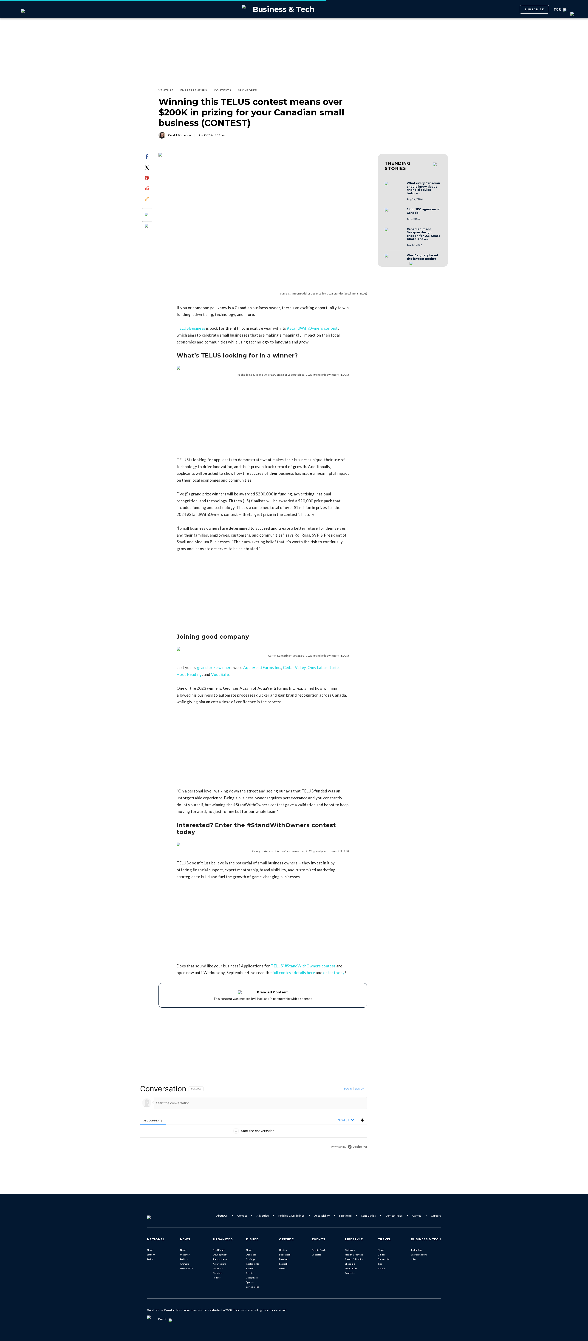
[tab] (153, 1120)
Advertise (263, 1215)
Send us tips (368, 1215)
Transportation (220, 1259)
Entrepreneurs (419, 1254)
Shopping (350, 1263)
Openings (251, 1254)
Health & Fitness (354, 1254)
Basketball (285, 1254)
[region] (253, 1117)
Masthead (345, 1215)
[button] (394, 188)
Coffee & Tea (252, 1286)
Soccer (282, 1268)
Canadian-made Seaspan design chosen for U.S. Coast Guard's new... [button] (423, 234)
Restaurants (252, 1263)
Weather (184, 1254)
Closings (250, 1259)
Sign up (359, 1088)
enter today (334, 972)
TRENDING (397, 166)
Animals (184, 1263)
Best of (250, 1268)
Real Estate (219, 1250)
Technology (416, 1250)
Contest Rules (394, 1215)
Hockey (283, 1250)
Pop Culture (351, 1268)
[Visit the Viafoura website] (357, 1147)
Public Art (218, 1268)
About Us (222, 1215)
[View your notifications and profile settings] (362, 1120)
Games (416, 1215)
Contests (349, 1273)
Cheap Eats (252, 1277)
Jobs (413, 1259)
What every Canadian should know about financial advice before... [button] (423, 188)
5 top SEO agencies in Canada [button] (423, 211)
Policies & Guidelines (291, 1215)
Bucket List (384, 1259)
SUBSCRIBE (534, 9)
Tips (380, 1263)
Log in (348, 1088)
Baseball (283, 1259)
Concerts (316, 1254)
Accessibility (322, 1215)
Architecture (219, 1263)
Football (283, 1263)
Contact (242, 1215)
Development (220, 1254)
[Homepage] (156, 1215)
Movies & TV (186, 1268)
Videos (381, 1268)
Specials (250, 1282)
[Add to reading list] (147, 226)
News (150, 1250)
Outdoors (350, 1250)
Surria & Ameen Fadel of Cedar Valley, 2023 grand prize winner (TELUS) (323, 293)
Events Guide (319, 1250)
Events (249, 1273)
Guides (381, 1254)
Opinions (217, 1273)
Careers (436, 1215)
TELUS (343, 374)
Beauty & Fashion (354, 1259)
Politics (151, 1259)
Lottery (151, 1254)
